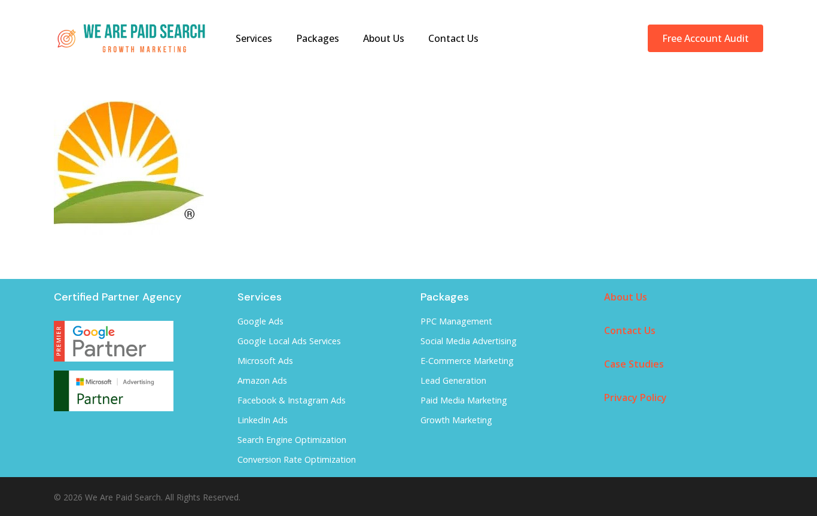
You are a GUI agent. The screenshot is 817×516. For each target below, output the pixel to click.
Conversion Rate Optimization (296, 459)
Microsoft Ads (265, 360)
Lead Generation (453, 380)
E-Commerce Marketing (467, 360)
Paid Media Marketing (463, 400)
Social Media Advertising (468, 341)
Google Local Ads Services (289, 341)
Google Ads (260, 321)
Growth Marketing (456, 420)
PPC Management (456, 321)
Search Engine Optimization (291, 439)
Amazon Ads (262, 380)
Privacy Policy (635, 397)
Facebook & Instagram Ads (291, 400)
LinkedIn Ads (262, 420)
